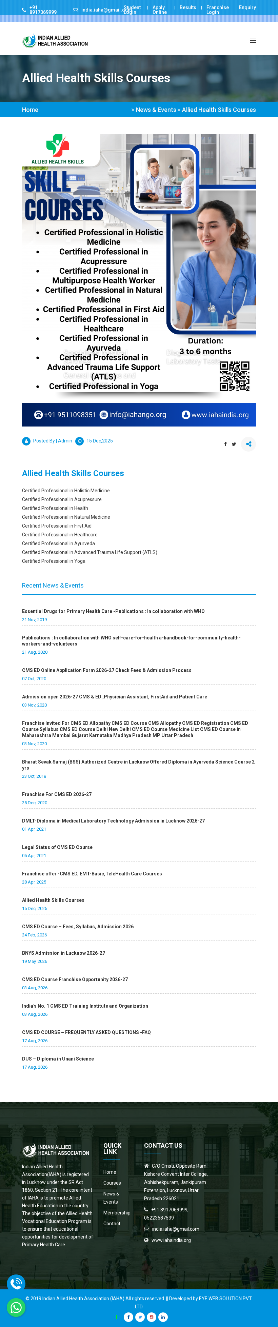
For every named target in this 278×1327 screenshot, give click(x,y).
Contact (111, 1223)
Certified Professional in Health (55, 508)
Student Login (132, 10)
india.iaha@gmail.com (106, 9)
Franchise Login (217, 10)
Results (188, 7)
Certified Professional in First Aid (57, 526)
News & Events (111, 1198)
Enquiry (247, 7)
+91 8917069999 (43, 10)
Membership (117, 1212)
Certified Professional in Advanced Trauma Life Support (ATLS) (89, 552)
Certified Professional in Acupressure (62, 499)
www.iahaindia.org (171, 1240)
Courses (112, 1183)
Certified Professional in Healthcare (60, 534)
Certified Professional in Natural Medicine (66, 517)
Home (30, 110)
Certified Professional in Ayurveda (58, 543)
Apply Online (160, 10)
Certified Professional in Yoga (53, 561)
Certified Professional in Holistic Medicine (66, 490)
